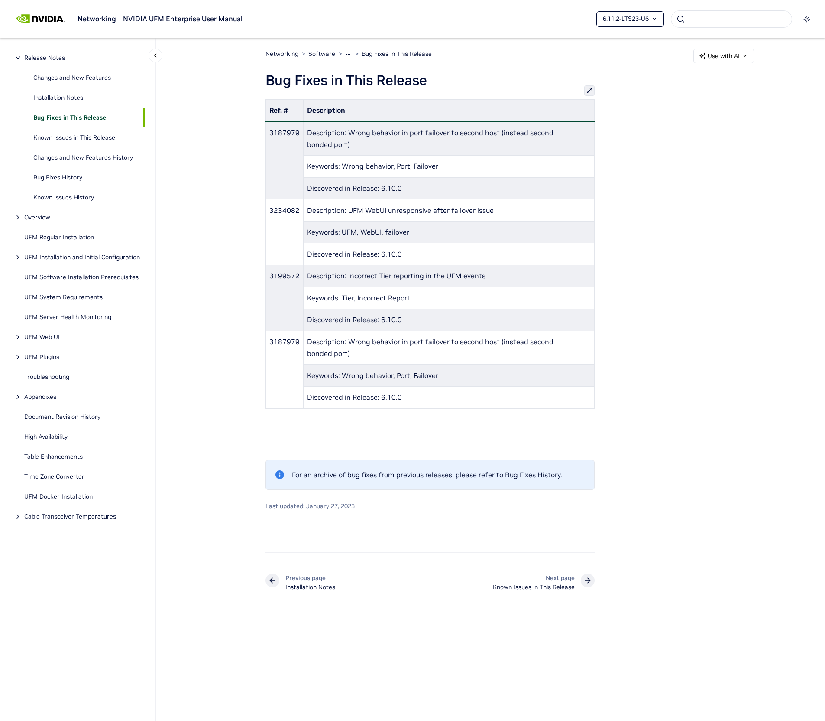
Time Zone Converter (54, 476)
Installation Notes (58, 97)
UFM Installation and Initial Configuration (82, 257)
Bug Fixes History (57, 177)
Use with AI (724, 56)
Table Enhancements (53, 456)
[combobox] (731, 19)
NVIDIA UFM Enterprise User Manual (183, 18)
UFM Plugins (41, 357)
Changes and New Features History (83, 157)
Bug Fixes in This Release (69, 117)
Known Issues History (63, 197)
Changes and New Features (72, 78)
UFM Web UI (42, 337)
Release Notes (44, 58)
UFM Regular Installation (59, 237)
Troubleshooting (46, 377)
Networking (97, 18)
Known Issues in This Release (74, 137)
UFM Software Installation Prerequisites (81, 277)
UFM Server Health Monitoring (67, 317)
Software (321, 54)
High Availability (46, 436)
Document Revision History (62, 417)
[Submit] (681, 19)
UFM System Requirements (63, 297)
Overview (37, 217)
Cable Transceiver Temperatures (70, 516)
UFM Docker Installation (58, 496)
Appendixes (40, 397)
